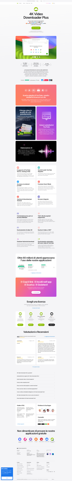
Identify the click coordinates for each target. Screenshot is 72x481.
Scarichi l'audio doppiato (48, 174)
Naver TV (39, 221)
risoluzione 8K (23, 117)
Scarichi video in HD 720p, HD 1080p (24, 116)
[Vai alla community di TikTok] (52, 471)
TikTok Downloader (20, 465)
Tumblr (43, 221)
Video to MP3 (19, 471)
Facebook (47, 220)
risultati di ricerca (33, 99)
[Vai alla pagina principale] (17, 3)
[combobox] (38, 1)
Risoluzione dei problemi (30, 468)
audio (42, 219)
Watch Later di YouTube (39, 100)
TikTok (51, 219)
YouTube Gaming (24, 175)
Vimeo (48, 219)
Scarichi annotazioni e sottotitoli (45, 129)
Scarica (18, 474)
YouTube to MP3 (19, 468)
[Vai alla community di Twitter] (47, 471)
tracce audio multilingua (23, 174)
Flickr (45, 220)
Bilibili (43, 220)
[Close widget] (44, 1)
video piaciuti (46, 100)
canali (28, 99)
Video (27, 410)
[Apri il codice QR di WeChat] (46, 424)
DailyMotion (51, 220)
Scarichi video (19, 202)
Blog (47, 465)
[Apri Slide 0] (33, 57)
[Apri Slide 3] (39, 57)
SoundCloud (40, 220)
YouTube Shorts (19, 175)
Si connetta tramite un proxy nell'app (27, 221)
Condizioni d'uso (30, 479)
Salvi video (39, 219)
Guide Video (28, 465)
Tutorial (18, 411)
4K (33, 116)
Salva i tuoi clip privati (20, 187)
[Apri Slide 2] (37, 57)
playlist (29, 174)
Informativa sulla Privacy (35, 479)
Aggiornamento (39, 465)
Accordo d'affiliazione (45, 479)
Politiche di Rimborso (40, 479)
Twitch (53, 221)
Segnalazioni (29, 471)
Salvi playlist (23, 99)
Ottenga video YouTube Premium (23, 176)
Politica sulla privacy (7, 472)
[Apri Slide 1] (35, 57)
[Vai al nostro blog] (54, 471)
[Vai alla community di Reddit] (48, 424)
